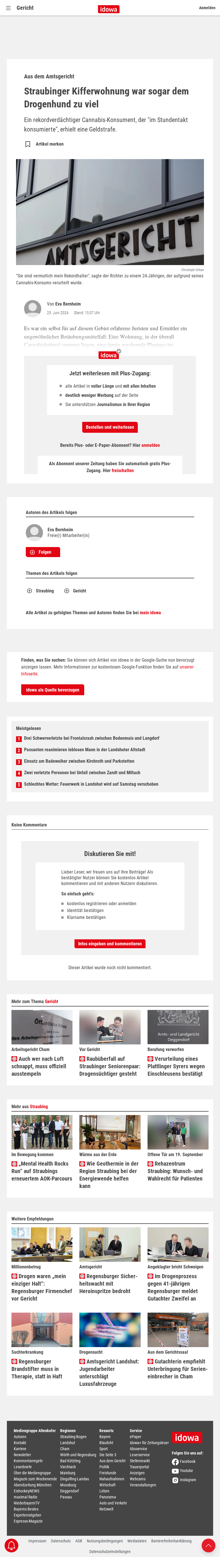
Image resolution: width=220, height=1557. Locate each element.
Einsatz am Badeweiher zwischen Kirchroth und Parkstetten (79, 761)
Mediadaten (137, 1541)
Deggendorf (69, 1491)
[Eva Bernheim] (34, 308)
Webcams (138, 1479)
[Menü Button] (8, 8)
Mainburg (67, 1473)
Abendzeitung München (33, 1485)
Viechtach (68, 1467)
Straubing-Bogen (73, 1436)
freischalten (123, 470)
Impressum (37, 1541)
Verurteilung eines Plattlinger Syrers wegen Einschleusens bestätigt (176, 1066)
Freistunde (107, 1473)
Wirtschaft (107, 1485)
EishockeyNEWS (26, 1491)
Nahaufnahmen (111, 1479)
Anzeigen (137, 1473)
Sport (103, 1448)
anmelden (151, 445)
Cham (65, 1448)
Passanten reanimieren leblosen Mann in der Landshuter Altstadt (84, 749)
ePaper (135, 1436)
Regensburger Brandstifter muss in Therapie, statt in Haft (36, 1369)
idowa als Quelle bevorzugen (52, 690)
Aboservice (138, 1448)
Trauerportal (139, 1467)
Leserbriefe (23, 1467)
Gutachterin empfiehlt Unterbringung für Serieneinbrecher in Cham (178, 1369)
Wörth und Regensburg (78, 1454)
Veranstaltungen (143, 1485)
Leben (104, 1491)
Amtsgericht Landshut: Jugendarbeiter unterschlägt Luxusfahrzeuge (109, 1372)
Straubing (45, 591)
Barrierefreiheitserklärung (171, 1541)
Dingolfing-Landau (74, 1479)
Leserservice (140, 1454)
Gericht (25, 7)
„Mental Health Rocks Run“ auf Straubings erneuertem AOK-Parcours (41, 1171)
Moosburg (68, 1485)
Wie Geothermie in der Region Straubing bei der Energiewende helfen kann (109, 1174)
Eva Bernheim (68, 304)
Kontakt (20, 1442)
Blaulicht (106, 1442)
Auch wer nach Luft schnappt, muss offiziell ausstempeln (38, 1066)
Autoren (20, 1436)
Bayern (105, 1436)
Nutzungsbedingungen (105, 1541)
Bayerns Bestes (26, 1509)
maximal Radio (25, 1497)
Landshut (67, 1442)
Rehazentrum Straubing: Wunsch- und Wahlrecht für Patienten (175, 1171)
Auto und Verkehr (113, 1503)
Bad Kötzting (70, 1461)
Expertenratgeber (27, 1515)
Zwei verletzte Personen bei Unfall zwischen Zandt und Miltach (82, 772)
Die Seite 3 (107, 1454)
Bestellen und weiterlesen (110, 427)
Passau (66, 1497)
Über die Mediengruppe (32, 1473)
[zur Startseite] (189, 1435)
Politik (104, 1467)
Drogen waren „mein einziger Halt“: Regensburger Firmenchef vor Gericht (41, 1287)
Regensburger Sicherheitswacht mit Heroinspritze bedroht (108, 1284)
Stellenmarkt (140, 1461)
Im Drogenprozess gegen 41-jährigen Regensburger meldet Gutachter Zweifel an (173, 1287)
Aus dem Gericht (112, 1461)
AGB (78, 1541)
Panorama (107, 1497)
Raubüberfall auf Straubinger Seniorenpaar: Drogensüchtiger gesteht (109, 1066)
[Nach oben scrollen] (208, 1545)
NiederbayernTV (27, 1503)
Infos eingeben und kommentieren (110, 943)
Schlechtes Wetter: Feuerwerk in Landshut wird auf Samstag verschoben (91, 784)
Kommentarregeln (28, 1461)
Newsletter (22, 1454)
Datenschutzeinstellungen (110, 1551)
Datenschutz (61, 1541)
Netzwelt (106, 1509)
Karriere (20, 1448)
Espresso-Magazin (28, 1521)
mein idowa (150, 612)
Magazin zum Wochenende (35, 1479)
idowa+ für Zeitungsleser (149, 1442)
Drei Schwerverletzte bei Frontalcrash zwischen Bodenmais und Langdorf (91, 738)
